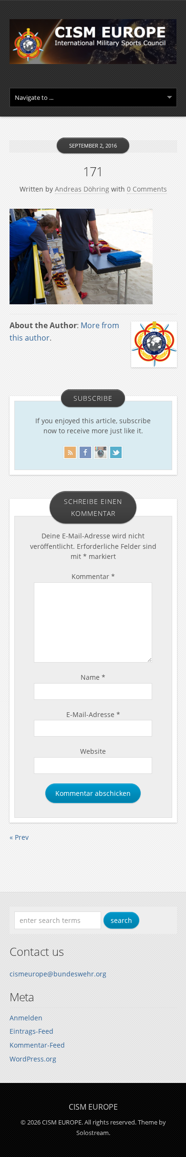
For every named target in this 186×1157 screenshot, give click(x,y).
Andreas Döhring (82, 188)
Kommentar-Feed (37, 1045)
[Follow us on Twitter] (116, 450)
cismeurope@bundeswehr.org (58, 973)
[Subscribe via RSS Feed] (70, 450)
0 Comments (147, 188)
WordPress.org (33, 1058)
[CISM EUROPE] (93, 61)
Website (93, 751)
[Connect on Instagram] (100, 450)
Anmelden (26, 1017)
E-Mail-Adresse (93, 714)
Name (93, 677)
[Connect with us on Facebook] (85, 450)
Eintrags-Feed (31, 1031)
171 (93, 171)
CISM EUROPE (93, 1107)
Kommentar (93, 576)
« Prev (19, 837)
